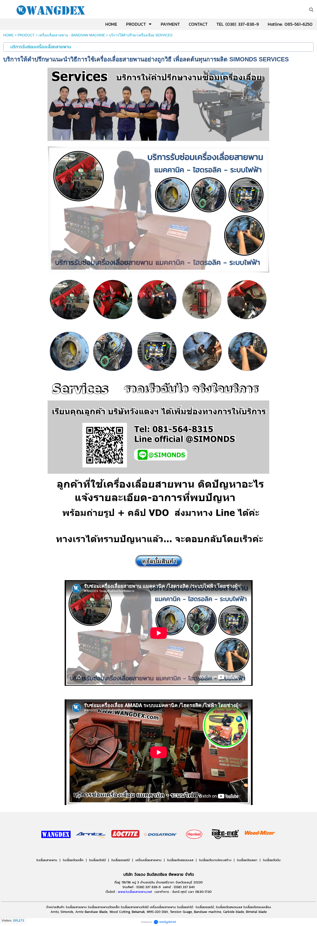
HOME (8, 35)
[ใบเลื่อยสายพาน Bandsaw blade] (91, 849)
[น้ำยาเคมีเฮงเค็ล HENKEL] (194, 849)
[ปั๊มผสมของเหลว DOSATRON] (161, 849)
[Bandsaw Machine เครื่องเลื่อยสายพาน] (243, 849)
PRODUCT (26, 35)
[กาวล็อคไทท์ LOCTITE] (125, 849)
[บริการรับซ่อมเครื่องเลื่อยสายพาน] (158, 300)
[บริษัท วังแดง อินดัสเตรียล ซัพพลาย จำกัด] (56, 849)
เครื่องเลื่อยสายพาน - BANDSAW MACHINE (72, 35)
